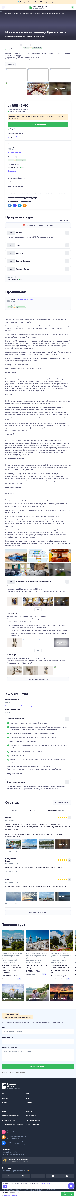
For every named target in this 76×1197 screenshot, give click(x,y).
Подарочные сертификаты (10, 1116)
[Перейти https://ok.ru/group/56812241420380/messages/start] (25, 205)
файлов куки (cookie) (44, 1183)
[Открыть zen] (53, 1176)
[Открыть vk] (23, 1176)
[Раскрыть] (67, 245)
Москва (22, 36)
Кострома (15, 36)
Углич (42, 36)
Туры (3, 1094)
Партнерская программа (10, 1107)
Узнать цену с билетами (10, 1195)
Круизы (16, 13)
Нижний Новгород (32, 36)
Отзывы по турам (31, 1116)
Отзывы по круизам (32, 1124)
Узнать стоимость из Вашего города (19, 706)
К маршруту (12, 171)
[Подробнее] (21, 45)
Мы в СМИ (29, 1102)
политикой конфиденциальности (22, 1074)
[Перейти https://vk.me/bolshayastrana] (10, 205)
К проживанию (13, 152)
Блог (27, 1094)
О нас (27, 1098)
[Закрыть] (67, 233)
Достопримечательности (34, 1120)
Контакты (29, 1107)
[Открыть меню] (3, 7)
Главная (8, 13)
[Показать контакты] (72, 7)
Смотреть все (65, 220)
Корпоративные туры (8, 1120)
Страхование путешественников (12, 1124)
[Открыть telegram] (9, 1176)
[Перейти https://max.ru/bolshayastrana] (15, 205)
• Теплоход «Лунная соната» (25, 300)
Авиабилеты (6, 1098)
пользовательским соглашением (42, 1074)
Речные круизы (27, 13)
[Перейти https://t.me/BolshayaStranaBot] (20, 205)
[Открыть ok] (38, 1176)
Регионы (4, 1102)
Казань (8, 36)
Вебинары (29, 1111)
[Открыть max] (67, 1176)
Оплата (4, 1111)
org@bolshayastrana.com (17, 1154)
